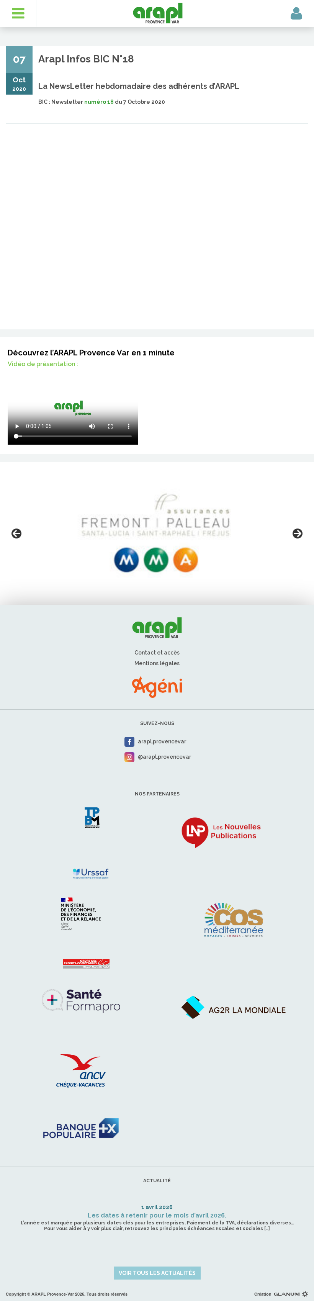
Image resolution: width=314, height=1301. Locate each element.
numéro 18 (99, 102)
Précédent (16, 533)
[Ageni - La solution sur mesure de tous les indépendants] (157, 687)
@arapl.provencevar (164, 757)
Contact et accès (157, 653)
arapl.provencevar (162, 741)
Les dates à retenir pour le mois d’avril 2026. (157, 1215)
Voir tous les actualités (157, 1273)
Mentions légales (157, 663)
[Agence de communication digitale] (291, 1294)
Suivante (298, 533)
